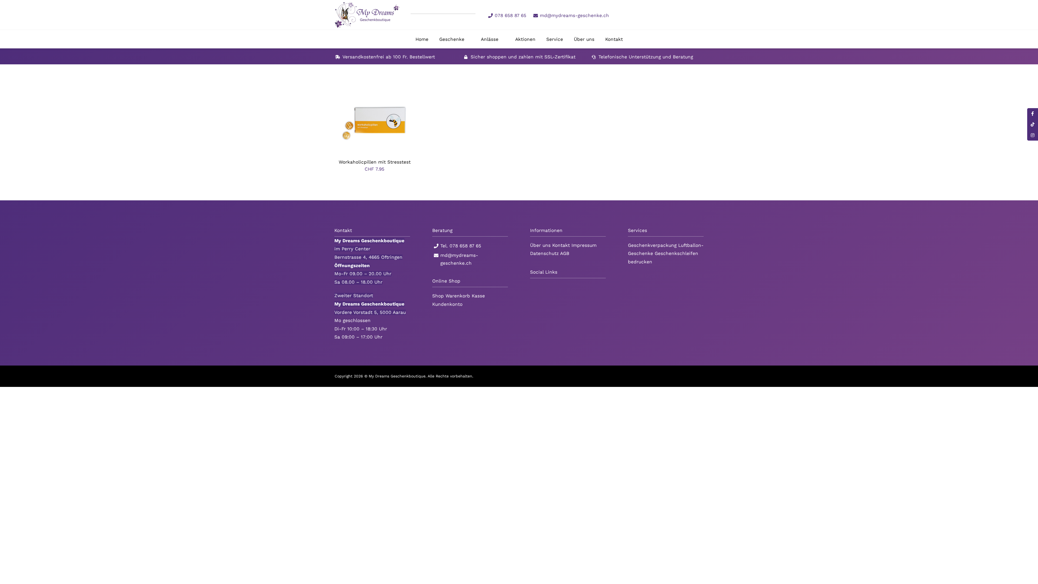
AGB (564, 253)
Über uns (540, 245)
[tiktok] (649, 15)
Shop (438, 295)
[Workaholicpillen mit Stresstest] (375, 92)
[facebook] (640, 15)
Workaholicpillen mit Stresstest (375, 162)
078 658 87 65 (510, 15)
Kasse (478, 295)
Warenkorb (457, 295)
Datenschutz (544, 253)
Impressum (584, 245)
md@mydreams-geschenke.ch (574, 15)
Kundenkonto (447, 304)
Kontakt (561, 245)
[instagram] (658, 15)
